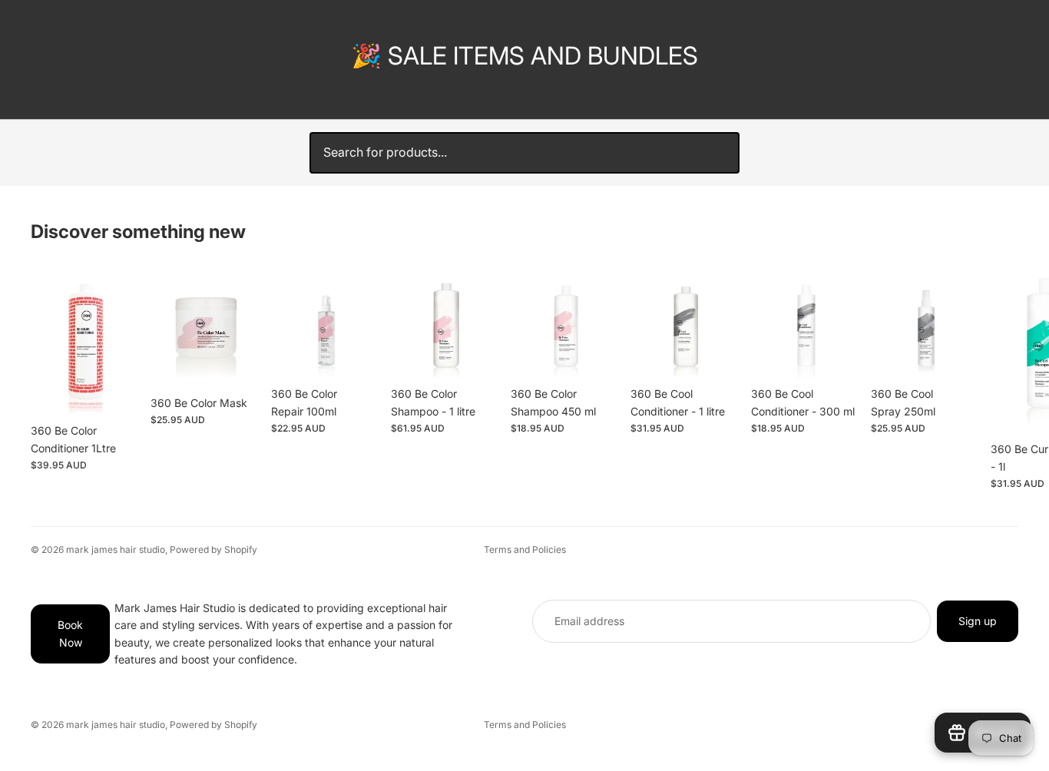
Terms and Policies (525, 549)
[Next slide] (1001, 378)
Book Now (70, 634)
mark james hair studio (115, 549)
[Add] (117, 392)
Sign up (977, 620)
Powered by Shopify (213, 549)
